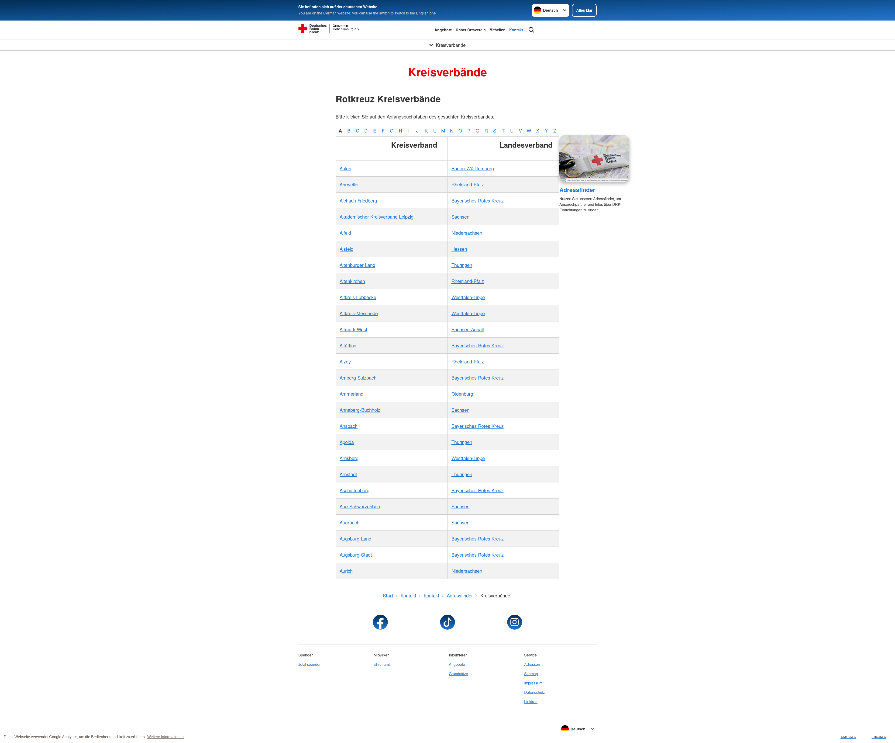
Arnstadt (348, 474)
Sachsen (460, 216)
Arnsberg (349, 458)
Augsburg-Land (355, 538)
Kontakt (516, 29)
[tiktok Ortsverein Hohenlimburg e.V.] (447, 622)
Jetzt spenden (309, 664)
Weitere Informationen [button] (165, 737)
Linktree (530, 701)
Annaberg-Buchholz (360, 409)
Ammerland (351, 393)
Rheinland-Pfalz (467, 184)
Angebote (443, 29)
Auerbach (349, 522)
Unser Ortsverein (471, 29)
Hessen (459, 248)
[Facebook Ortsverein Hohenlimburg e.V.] (380, 622)
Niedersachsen (466, 232)
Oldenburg (462, 393)
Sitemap (531, 673)
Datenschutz (534, 692)
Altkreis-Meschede (359, 313)
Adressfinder (577, 189)
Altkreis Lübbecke (358, 297)
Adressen (532, 664)
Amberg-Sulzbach (358, 377)
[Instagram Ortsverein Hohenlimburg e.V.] (514, 622)
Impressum (533, 683)
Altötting (348, 345)
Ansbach (349, 425)
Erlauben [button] (879, 737)
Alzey (345, 361)
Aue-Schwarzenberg (361, 506)
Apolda (347, 442)
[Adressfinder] (594, 158)
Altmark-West (353, 329)
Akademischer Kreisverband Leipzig (376, 216)
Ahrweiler (349, 184)
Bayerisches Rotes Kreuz (477, 200)
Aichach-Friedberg (358, 200)
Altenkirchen (352, 281)
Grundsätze (458, 673)
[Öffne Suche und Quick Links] (531, 30)
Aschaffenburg (354, 490)
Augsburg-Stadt (356, 554)
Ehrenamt (382, 664)
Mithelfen (497, 29)
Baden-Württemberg (472, 168)
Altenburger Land (357, 265)
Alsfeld (346, 248)
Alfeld (345, 232)
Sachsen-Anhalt (467, 329)
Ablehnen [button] (848, 737)
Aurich (346, 570)
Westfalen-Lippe (468, 297)
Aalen (345, 168)
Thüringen (461, 265)
